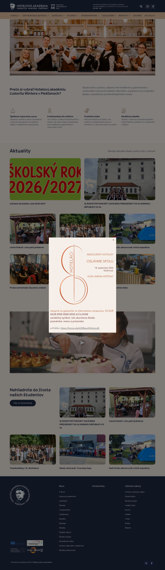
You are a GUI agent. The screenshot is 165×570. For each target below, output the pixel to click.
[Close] (113, 240)
